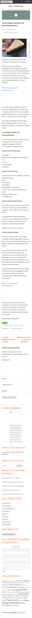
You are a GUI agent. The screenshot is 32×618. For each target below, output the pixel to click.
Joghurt (27, 592)
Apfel (17, 581)
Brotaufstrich (22, 582)
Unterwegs (6, 524)
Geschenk (20, 587)
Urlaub (21, 600)
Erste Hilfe (24, 585)
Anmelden (22, 612)
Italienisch (22, 592)
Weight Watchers (11, 602)
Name (4, 378)
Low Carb (16, 594)
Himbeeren (16, 592)
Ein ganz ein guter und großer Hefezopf (12, 482)
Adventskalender (6, 581)
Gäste (4, 592)
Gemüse (13, 587)
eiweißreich (18, 585)
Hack (8, 592)
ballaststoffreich (7, 582)
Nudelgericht (10, 596)
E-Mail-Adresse (7, 385)
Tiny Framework (13, 612)
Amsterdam (13, 581)
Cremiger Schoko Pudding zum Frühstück (13, 494)
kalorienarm (5, 594)
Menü (29, 1)
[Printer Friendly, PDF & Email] (4, 323)
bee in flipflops (16, 6)
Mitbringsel (23, 594)
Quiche (16, 328)
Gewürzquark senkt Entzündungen (11, 478)
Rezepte (5, 519)
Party (20, 596)
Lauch (12, 328)
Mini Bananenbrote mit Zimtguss (10, 490)
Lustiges (5, 517)
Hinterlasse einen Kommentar (10, 32)
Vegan (26, 600)
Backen (27, 580)
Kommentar (6, 360)
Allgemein (6, 503)
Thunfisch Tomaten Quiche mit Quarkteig (13, 486)
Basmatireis (15, 582)
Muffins (4, 596)
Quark (24, 596)
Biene (3, 29)
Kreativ (5, 514)
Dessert (7, 585)
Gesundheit (6, 506)
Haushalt (6, 511)
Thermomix (12, 600)
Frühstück (5, 587)
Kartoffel (11, 594)
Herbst (11, 592)
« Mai (3, 571)
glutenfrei (22, 589)
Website (4, 391)
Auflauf (21, 581)
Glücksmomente (8, 509)
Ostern (17, 596)
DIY (11, 584)
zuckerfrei (16, 605)
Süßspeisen (6, 522)
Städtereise (19, 598)
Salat (9, 598)
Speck (20, 328)
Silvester (13, 598)
